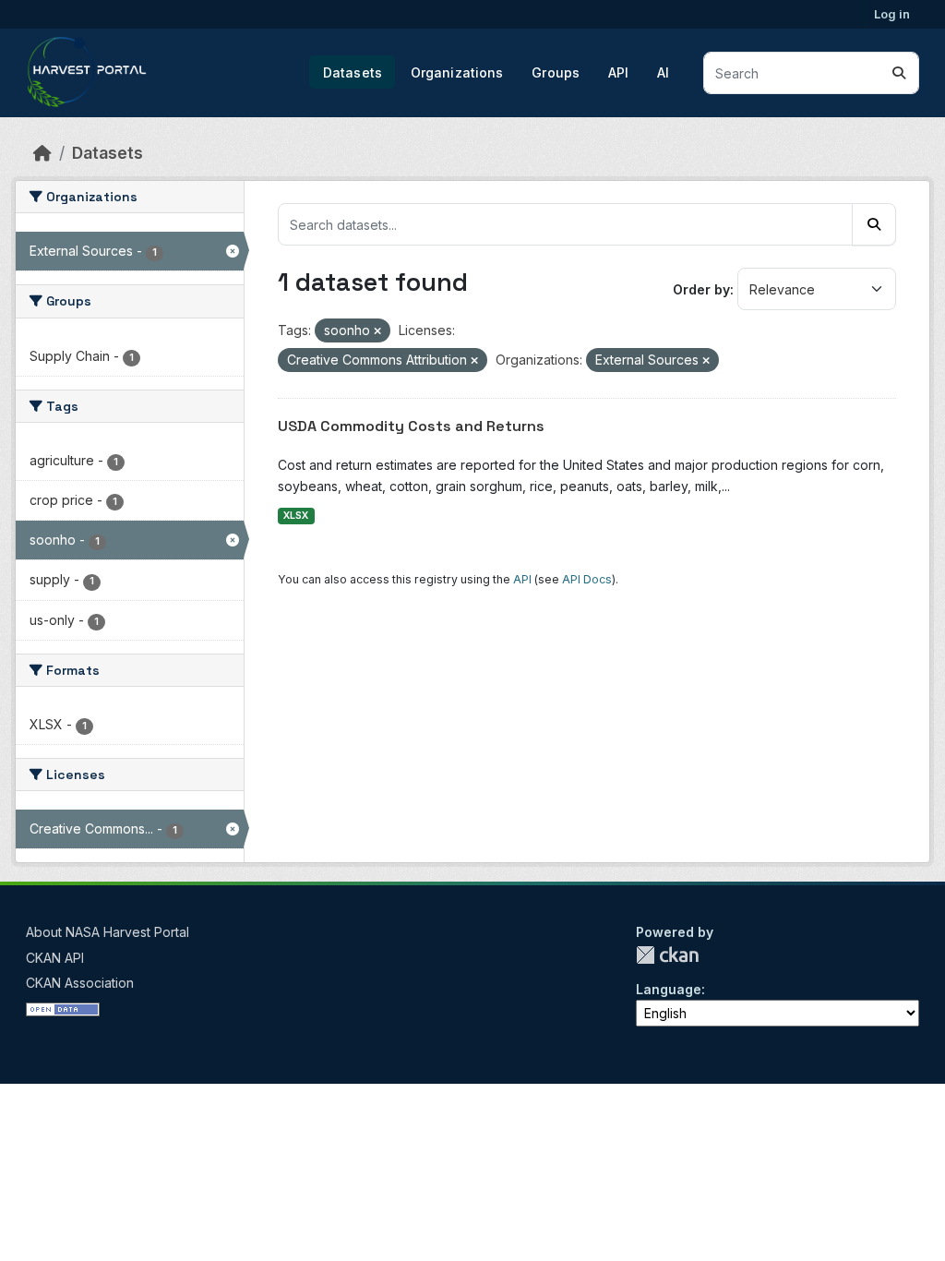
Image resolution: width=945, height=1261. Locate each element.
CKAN (667, 955)
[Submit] (898, 73)
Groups (556, 72)
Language (668, 989)
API (618, 72)
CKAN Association (80, 983)
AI (663, 72)
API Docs (587, 579)
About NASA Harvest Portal (107, 932)
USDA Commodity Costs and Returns (411, 426)
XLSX (295, 516)
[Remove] (377, 331)
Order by (701, 289)
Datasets (352, 72)
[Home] (42, 152)
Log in (892, 13)
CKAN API (55, 958)
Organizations (457, 72)
